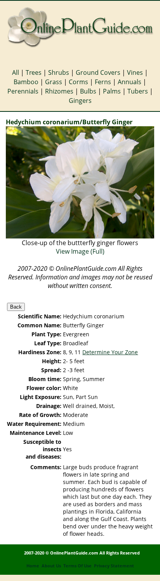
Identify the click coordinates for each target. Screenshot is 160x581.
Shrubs (58, 72)
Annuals (129, 82)
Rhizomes (59, 91)
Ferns (103, 82)
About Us (51, 566)
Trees (34, 72)
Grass (53, 82)
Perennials (22, 91)
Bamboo (26, 82)
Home (32, 566)
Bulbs (88, 91)
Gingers (80, 100)
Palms (112, 91)
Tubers (137, 91)
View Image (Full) (80, 251)
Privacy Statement (114, 566)
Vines (135, 72)
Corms (78, 82)
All (15, 72)
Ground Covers (98, 72)
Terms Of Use (77, 566)
